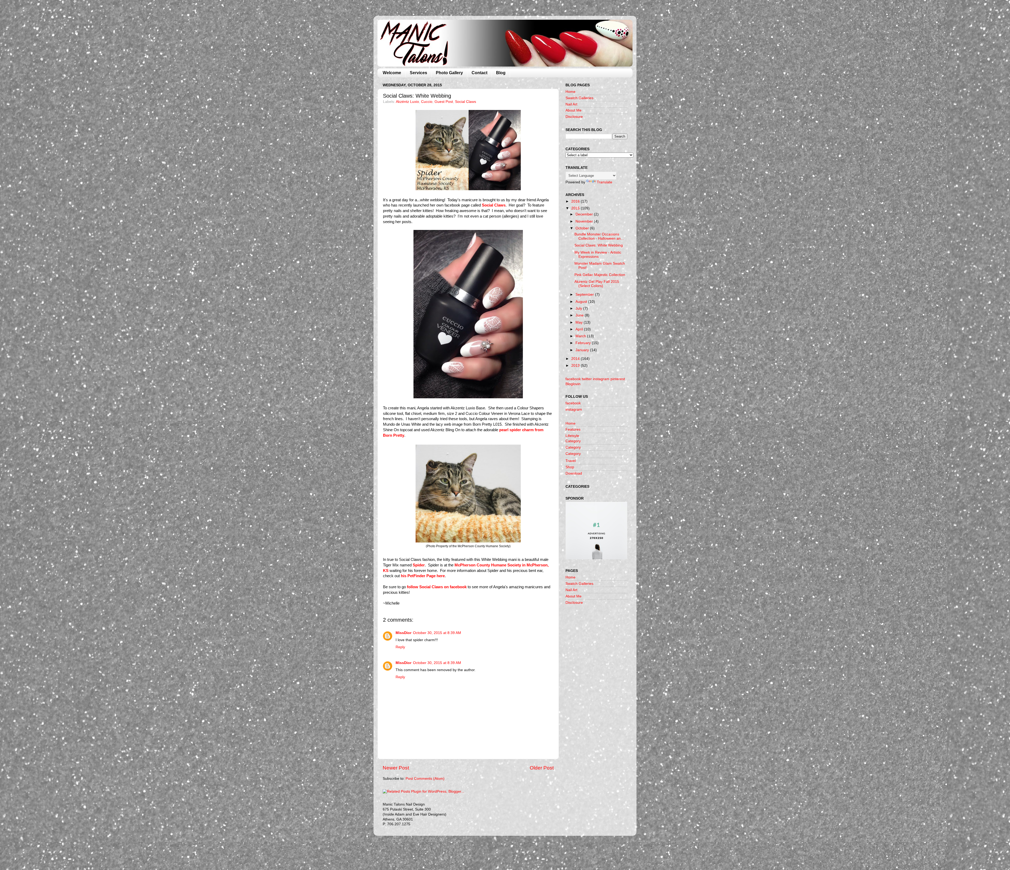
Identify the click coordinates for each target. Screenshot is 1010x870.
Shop (569, 467)
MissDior (403, 633)
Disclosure (574, 117)
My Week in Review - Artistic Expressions (597, 254)
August (581, 302)
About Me (573, 110)
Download (573, 473)
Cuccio (426, 102)
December (584, 214)
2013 (576, 366)
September (585, 294)
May (579, 322)
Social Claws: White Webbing (598, 245)
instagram (573, 409)
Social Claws (465, 102)
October (582, 228)
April (579, 329)
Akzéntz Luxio (407, 102)
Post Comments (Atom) (425, 779)
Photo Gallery (449, 73)
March (581, 336)
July (579, 308)
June (580, 315)
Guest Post (444, 102)
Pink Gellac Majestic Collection (599, 275)
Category (573, 441)
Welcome (392, 73)
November (584, 221)
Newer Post (396, 768)
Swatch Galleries (579, 98)
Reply (400, 647)
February (583, 343)
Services (418, 73)
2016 (576, 201)
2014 (576, 359)
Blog (501, 73)
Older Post (542, 768)
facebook (573, 403)
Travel (570, 461)
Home (570, 92)
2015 (576, 208)
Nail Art (571, 104)
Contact (479, 73)
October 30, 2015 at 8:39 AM (437, 633)
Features (572, 429)
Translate (604, 182)
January (582, 350)
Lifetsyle (572, 436)
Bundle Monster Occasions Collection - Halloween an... (599, 236)
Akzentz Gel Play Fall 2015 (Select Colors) (596, 284)
